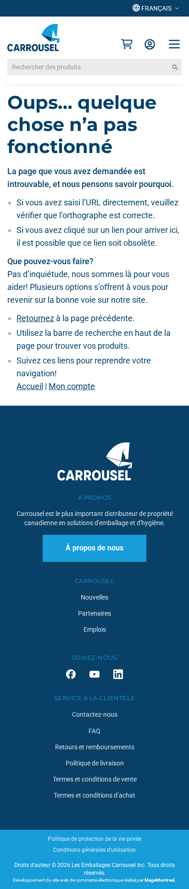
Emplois (94, 629)
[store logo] (33, 37)
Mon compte (72, 386)
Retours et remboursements (94, 747)
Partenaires (94, 613)
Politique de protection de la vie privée (94, 839)
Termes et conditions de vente (95, 779)
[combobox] (94, 67)
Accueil (30, 386)
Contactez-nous (94, 714)
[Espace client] (150, 44)
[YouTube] (94, 674)
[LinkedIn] (118, 674)
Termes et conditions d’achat (94, 795)
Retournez (35, 318)
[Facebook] (71, 674)
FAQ (94, 731)
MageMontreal (160, 880)
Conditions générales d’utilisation (94, 850)
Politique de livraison (95, 763)
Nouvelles (94, 597)
